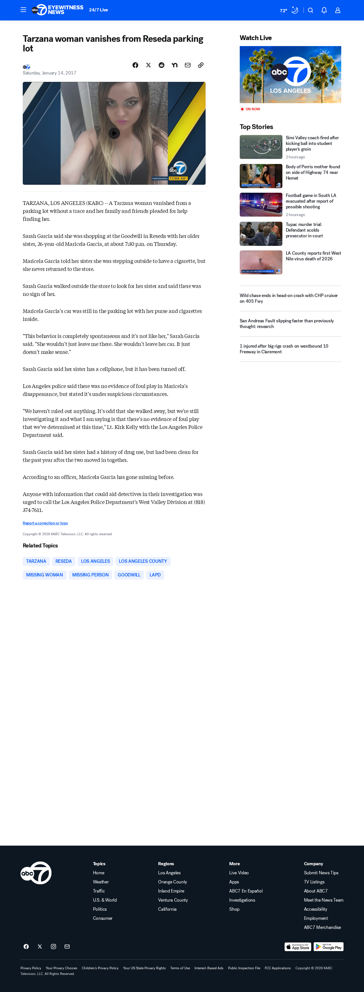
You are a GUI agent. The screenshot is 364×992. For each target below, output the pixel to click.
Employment (316, 918)
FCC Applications (278, 968)
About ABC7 (316, 891)
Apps (234, 882)
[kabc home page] (35, 873)
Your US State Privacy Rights (144, 968)
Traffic (99, 891)
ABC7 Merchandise (322, 927)
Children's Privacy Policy (100, 968)
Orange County (172, 882)
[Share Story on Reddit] (161, 65)
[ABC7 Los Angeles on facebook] (26, 946)
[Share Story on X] (148, 65)
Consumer (103, 918)
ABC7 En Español (245, 891)
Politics (100, 909)
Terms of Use (180, 968)
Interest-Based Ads (209, 968)
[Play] (290, 74)
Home (98, 873)
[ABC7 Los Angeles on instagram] (53, 946)
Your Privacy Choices (61, 968)
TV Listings (314, 882)
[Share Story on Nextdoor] (174, 65)
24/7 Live (98, 10)
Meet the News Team (324, 900)
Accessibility (315, 909)
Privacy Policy (30, 968)
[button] (23, 9)
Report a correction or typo (45, 523)
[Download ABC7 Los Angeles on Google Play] (329, 946)
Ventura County (173, 900)
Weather (101, 882)
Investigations (242, 900)
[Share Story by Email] (188, 65)
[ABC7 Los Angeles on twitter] (40, 946)
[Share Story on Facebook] (135, 65)
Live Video (239, 873)
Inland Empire (171, 891)
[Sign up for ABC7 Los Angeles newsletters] (67, 946)
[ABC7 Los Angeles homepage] (57, 10)
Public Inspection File (244, 968)
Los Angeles (169, 873)
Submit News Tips (321, 873)
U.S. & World (105, 900)
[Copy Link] (201, 65)
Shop (234, 909)
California (167, 909)
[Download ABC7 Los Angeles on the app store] (298, 946)
